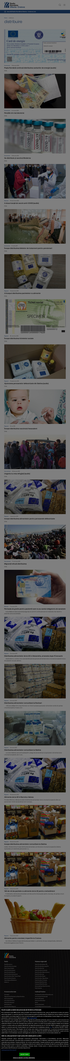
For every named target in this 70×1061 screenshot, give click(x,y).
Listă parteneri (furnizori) (8, 1050)
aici (51, 1027)
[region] (35, 1034)
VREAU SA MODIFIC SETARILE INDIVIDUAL (24, 1057)
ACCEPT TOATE (24, 1054)
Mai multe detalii (32, 1018)
